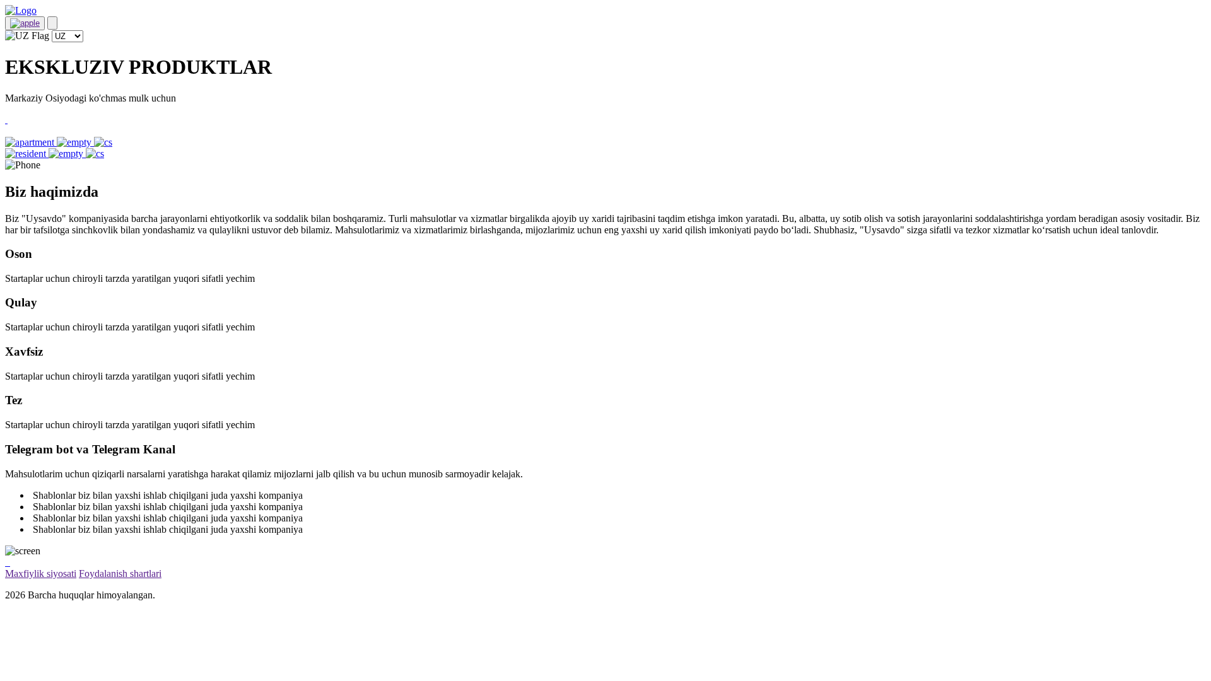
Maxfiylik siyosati (40, 573)
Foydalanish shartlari (120, 573)
